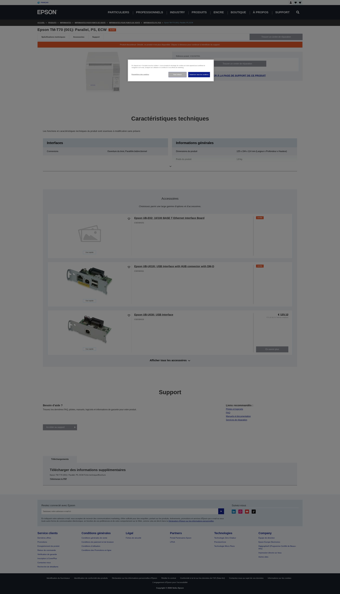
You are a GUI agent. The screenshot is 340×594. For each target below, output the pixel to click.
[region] (171, 70)
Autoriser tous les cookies (199, 74)
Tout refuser (177, 74)
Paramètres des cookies (140, 74)
